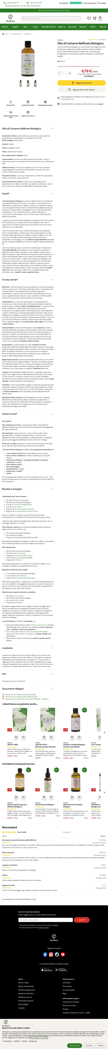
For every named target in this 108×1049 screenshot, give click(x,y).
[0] (94, 19)
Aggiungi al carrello (84, 83)
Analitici (17, 1041)
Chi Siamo (66, 983)
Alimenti (82, 27)
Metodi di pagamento (26, 990)
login (34, 899)
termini (46, 927)
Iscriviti (82, 920)
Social (24, 1041)
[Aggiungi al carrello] (16, 737)
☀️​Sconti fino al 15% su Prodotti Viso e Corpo (54, 10)
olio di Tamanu (17, 507)
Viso (25, 27)
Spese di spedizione (26, 986)
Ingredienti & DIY (48, 27)
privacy (56, 925)
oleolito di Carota (19, 553)
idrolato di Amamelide (21, 500)
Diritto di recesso (69, 1005)
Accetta (89, 1045)
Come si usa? (9, 413)
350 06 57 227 (36, 3)
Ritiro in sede (23, 983)
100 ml (62, 61)
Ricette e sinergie (12, 489)
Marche (103, 27)
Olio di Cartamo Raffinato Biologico (21, 128)
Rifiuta (100, 1045)
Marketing (33, 1041)
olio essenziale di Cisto (23, 555)
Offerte (5, 27)
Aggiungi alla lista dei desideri (84, 90)
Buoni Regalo (23, 1004)
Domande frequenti (25, 1001)
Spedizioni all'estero (26, 993)
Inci (4, 673)
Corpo (35, 27)
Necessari (7, 1041)
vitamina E (18, 560)
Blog (64, 993)
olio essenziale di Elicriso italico (26, 511)
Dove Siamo (67, 986)
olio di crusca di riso (39, 625)
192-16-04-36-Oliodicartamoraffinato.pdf (20, 695)
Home (7, 34)
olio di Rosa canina (23, 634)
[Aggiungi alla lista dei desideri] (23, 737)
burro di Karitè (18, 596)
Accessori (72, 27)
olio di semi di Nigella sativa (22, 505)
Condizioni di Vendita (71, 1002)
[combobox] (51, 18)
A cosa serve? (10, 279)
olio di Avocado (18, 600)
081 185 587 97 (13, 3)
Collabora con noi (25, 997)
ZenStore (60, 40)
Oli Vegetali (27, 34)
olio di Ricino (21, 576)
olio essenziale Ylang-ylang (25, 578)
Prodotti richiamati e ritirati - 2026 (76, 1013)
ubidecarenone (16, 558)
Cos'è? (5, 193)
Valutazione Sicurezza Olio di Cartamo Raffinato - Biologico (27, 699)
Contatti (21, 1008)
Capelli (15, 27)
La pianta (7, 648)
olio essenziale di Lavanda (24, 509)
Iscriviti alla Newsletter (37, 913)
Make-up (61, 27)
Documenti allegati (13, 688)
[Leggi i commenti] (93, 39)
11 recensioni (102, 39)
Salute (93, 27)
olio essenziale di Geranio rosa (18, 632)
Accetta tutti (75, 1045)
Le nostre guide (69, 990)
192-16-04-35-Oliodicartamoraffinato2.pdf (21, 697)
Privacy (65, 1009)
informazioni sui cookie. (39, 1037)
